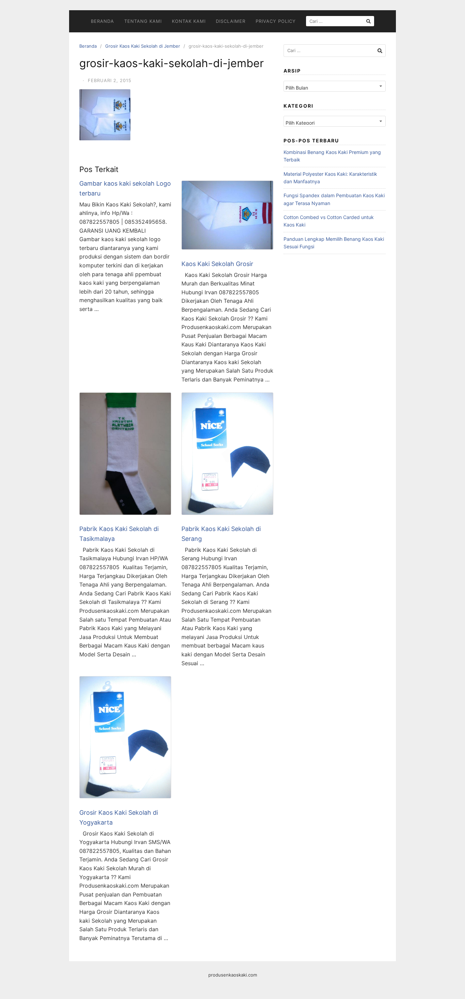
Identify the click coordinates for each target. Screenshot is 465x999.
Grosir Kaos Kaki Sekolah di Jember (142, 46)
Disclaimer (230, 21)
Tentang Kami (143, 21)
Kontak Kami (189, 21)
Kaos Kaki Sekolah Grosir (217, 263)
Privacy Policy (276, 21)
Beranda (102, 21)
